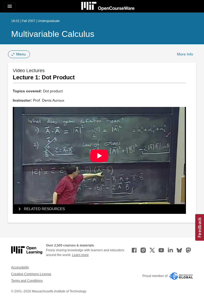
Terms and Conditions (27, 281)
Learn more (80, 255)
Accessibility (20, 267)
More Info (185, 54)
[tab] (99, 209)
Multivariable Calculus (52, 34)
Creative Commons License (31, 274)
